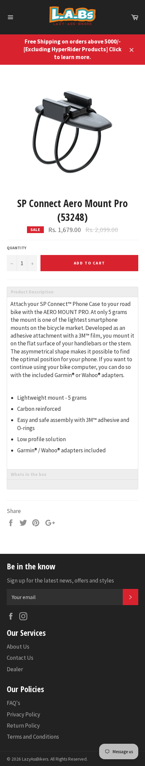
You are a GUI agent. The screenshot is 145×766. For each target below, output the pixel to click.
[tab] (72, 292)
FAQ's (13, 703)
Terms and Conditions (33, 736)
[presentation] (72, 484)
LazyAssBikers (35, 759)
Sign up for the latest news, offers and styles (60, 580)
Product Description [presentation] (32, 292)
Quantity (16, 247)
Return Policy (23, 725)
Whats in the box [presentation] (29, 474)
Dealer (15, 669)
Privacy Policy (23, 714)
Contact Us (20, 657)
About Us (18, 646)
